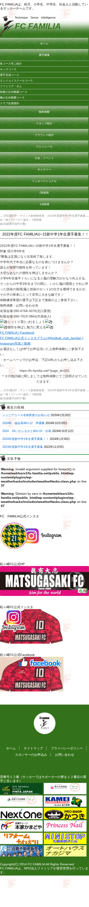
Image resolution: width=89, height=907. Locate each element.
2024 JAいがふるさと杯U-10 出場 (26, 431)
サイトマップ (33, 748)
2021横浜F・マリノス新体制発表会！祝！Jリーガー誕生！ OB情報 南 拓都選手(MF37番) (22, 220)
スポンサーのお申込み (31, 754)
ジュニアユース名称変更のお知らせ (26, 415)
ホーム (11, 748)
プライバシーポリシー (67, 748)
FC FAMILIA (38, 26)
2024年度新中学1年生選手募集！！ (25, 439)
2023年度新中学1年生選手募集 (68, 215)
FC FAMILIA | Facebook (17, 332)
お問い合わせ (64, 754)
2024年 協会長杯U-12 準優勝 (23, 423)
